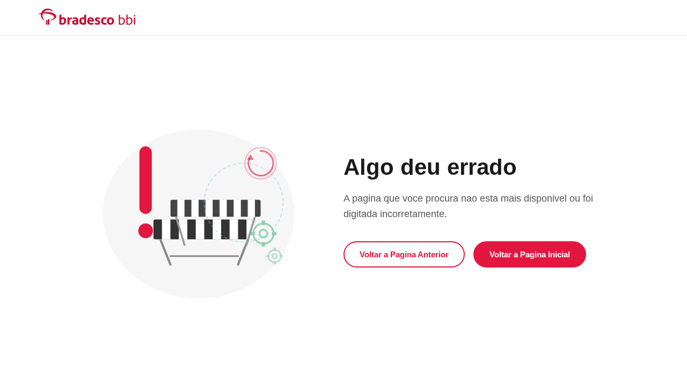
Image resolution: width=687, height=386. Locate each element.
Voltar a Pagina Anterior (404, 254)
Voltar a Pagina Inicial (529, 254)
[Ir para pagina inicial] (87, 17)
